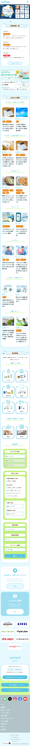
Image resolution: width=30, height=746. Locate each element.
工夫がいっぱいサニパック (7, 718)
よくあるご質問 (4, 721)
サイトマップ (15, 741)
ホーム (2, 704)
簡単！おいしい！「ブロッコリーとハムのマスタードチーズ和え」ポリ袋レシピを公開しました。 (15, 36)
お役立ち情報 (4, 715)
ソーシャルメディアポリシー (15, 739)
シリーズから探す (5, 713)
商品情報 (3, 707)
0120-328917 (15, 669)
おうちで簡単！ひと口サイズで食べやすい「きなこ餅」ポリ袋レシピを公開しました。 (15, 46)
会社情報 (3, 729)
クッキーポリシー (15, 737)
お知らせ (3, 726)
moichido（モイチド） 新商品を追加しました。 (14, 56)
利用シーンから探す (5, 710)
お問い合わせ (4, 724)
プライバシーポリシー (15, 735)
